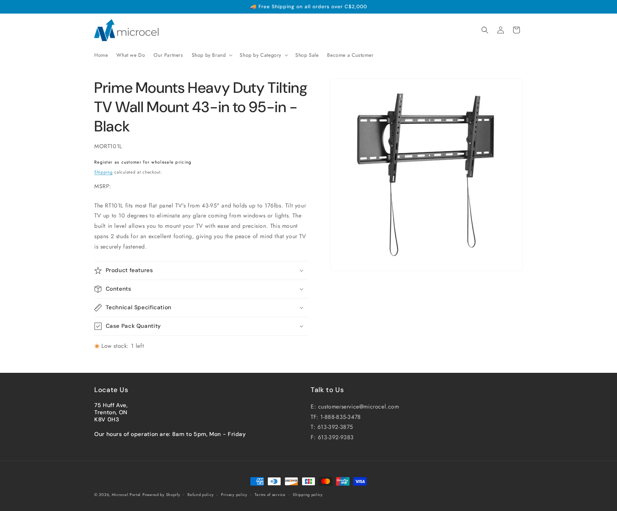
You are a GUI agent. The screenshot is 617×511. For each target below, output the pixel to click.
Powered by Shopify (161, 494)
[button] (211, 54)
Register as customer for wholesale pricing (143, 162)
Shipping (103, 172)
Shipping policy (308, 494)
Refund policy (200, 494)
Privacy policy (234, 494)
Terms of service (270, 494)
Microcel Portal (126, 494)
